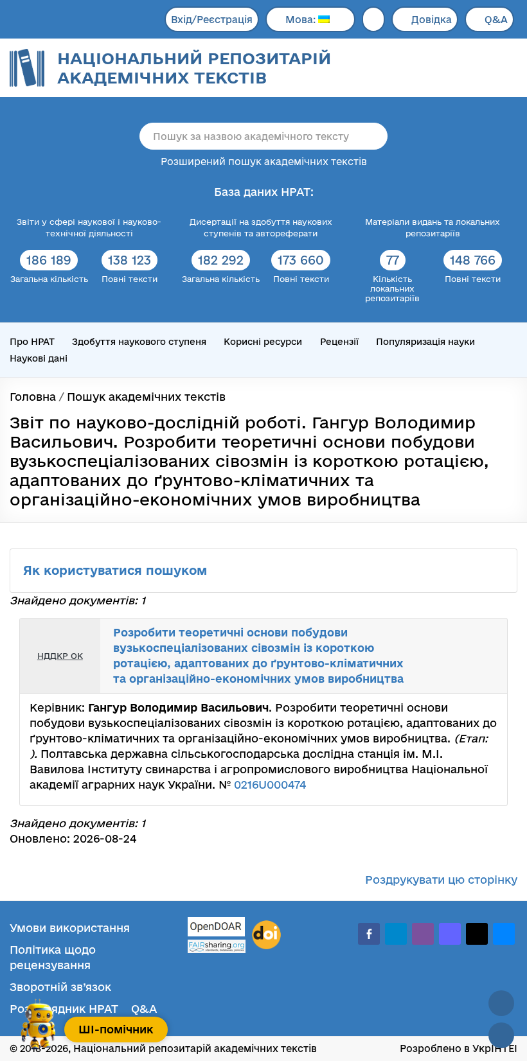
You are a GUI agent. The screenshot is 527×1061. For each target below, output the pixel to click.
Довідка (431, 19)
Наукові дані (38, 358)
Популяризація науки (425, 342)
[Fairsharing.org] (217, 946)
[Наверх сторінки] (501, 1003)
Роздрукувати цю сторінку (441, 879)
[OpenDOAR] (217, 928)
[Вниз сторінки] (501, 1035)
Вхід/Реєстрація (212, 19)
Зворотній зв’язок (60, 987)
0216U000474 (270, 784)
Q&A (496, 19)
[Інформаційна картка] (459, 639)
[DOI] (266, 935)
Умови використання (70, 928)
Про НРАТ (32, 342)
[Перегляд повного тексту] (445, 639)
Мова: (301, 19)
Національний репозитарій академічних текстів (194, 68)
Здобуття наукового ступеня (139, 342)
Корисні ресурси (263, 342)
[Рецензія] (487, 639)
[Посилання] (473, 639)
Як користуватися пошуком (117, 570)
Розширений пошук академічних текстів (264, 161)
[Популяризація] (487, 673)
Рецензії (339, 342)
